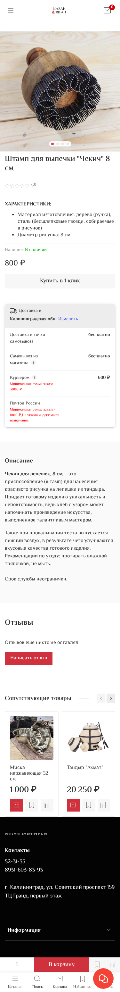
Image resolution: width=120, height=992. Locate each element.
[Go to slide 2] (57, 144)
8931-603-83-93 (24, 870)
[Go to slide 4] (68, 144)
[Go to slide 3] (62, 144)
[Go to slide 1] (52, 144)
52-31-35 (15, 861)
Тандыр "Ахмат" (85, 767)
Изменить (68, 319)
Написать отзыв (28, 658)
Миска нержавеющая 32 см (29, 773)
